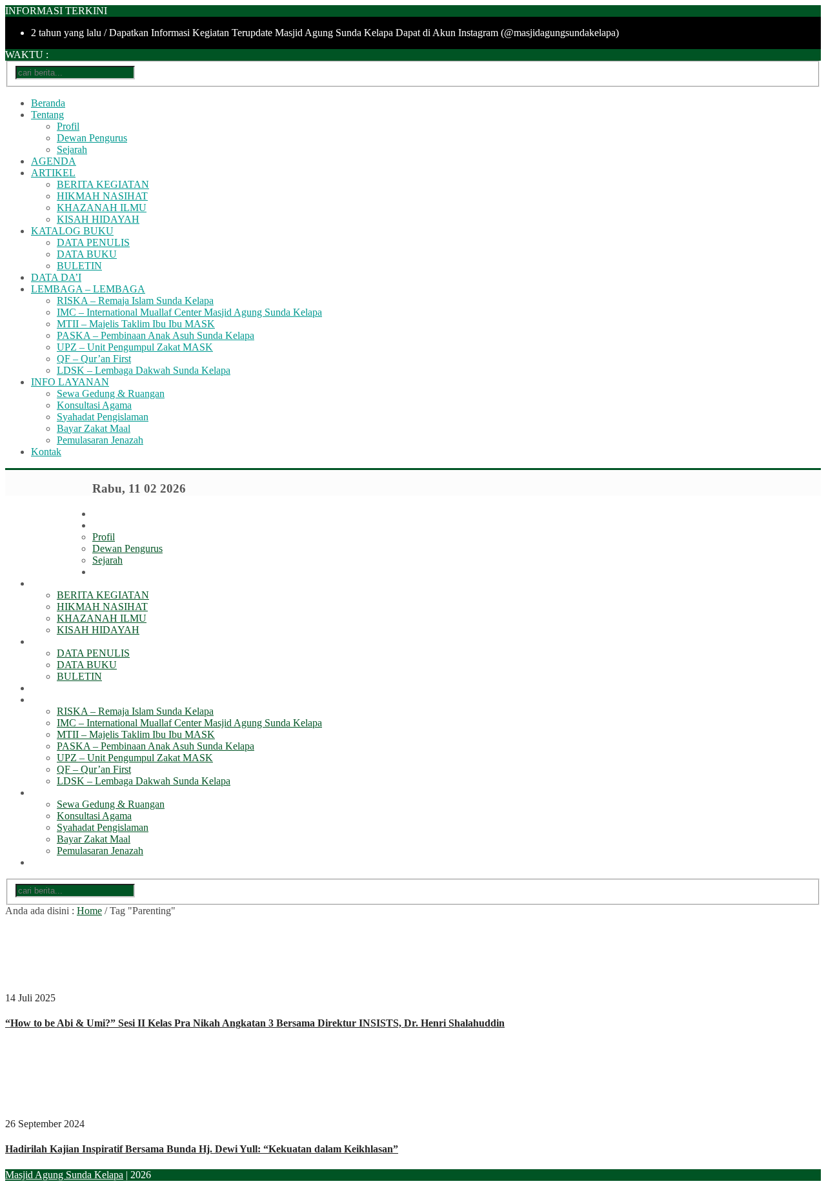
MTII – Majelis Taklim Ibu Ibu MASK (136, 323)
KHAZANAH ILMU (101, 207)
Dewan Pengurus (92, 137)
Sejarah (72, 149)
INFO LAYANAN (70, 381)
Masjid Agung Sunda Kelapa (64, 1174)
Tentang (47, 114)
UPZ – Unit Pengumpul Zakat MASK (135, 347)
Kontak (46, 451)
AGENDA (53, 161)
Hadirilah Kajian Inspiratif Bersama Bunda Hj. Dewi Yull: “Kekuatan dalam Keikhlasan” (201, 1148)
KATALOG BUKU (72, 230)
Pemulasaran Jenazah (100, 440)
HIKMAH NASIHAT (102, 195)
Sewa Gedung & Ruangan (111, 393)
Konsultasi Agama (94, 405)
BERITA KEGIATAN (103, 184)
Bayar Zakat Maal (93, 428)
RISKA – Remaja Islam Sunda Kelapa (135, 300)
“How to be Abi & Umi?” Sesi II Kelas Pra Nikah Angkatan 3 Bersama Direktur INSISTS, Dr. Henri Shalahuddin (255, 1022)
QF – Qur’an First (94, 358)
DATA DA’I (56, 277)
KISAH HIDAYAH (98, 219)
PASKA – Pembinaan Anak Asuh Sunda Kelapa (155, 335)
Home (89, 910)
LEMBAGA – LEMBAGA (88, 288)
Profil (68, 126)
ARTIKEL (53, 172)
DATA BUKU (87, 254)
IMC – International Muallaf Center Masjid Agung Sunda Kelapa (189, 312)
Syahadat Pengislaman (102, 416)
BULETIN (79, 265)
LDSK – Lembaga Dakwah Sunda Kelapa (143, 370)
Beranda (48, 102)
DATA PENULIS (93, 242)
